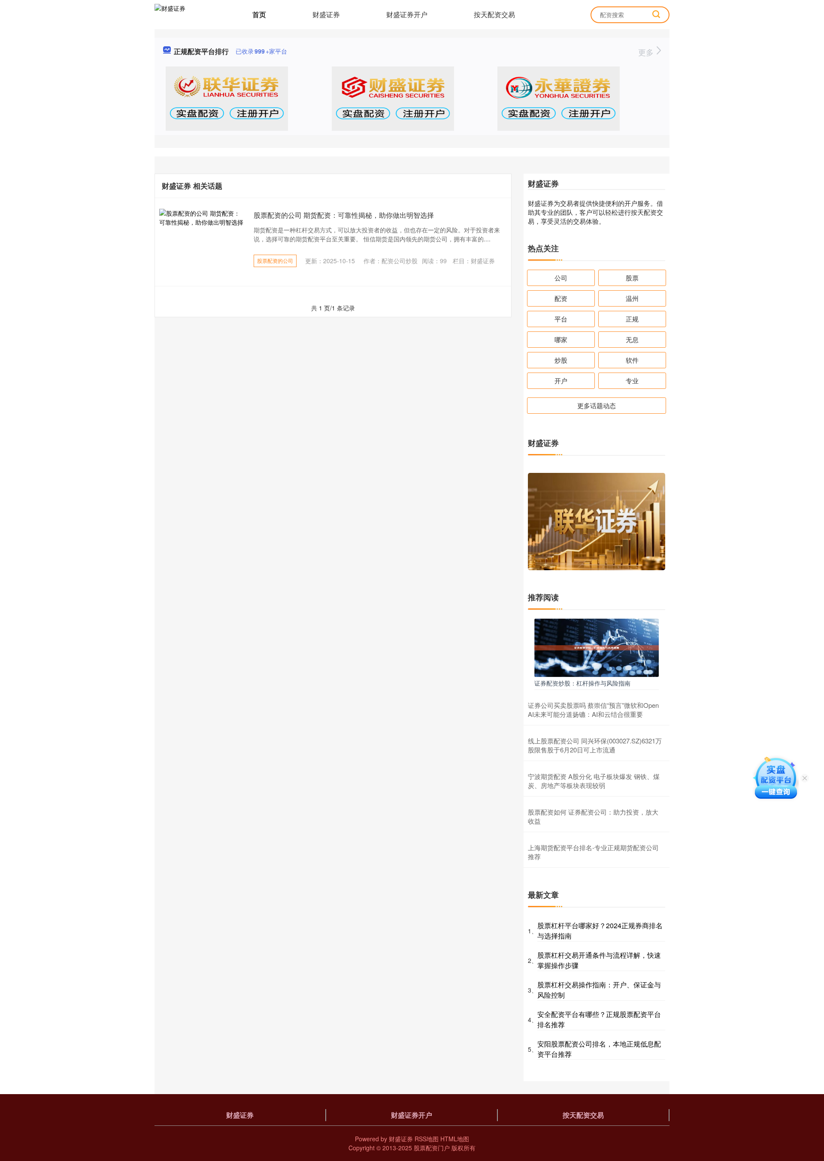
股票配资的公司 (275, 260)
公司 (560, 277)
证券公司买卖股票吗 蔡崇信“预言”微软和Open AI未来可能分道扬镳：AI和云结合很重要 (593, 710)
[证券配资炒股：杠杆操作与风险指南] (596, 647)
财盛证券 (326, 14)
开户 (560, 380)
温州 (632, 298)
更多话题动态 (596, 405)
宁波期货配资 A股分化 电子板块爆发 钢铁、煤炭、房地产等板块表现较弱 (594, 781)
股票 (632, 277)
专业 (632, 380)
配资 (560, 298)
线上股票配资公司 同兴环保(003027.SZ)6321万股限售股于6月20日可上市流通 (595, 745)
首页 (259, 14)
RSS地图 (427, 1138)
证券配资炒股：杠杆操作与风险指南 (582, 683)
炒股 (560, 359)
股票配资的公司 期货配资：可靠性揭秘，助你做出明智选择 (344, 215)
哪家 (560, 339)
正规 (632, 318)
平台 (560, 318)
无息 (632, 339)
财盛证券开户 (406, 14)
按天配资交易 (494, 14)
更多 (647, 51)
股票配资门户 (432, 1147)
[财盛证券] (169, 13)
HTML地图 (454, 1138)
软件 (632, 359)
